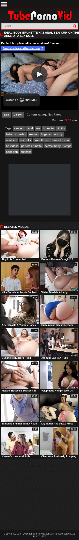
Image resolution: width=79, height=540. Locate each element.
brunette (48, 128)
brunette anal (60, 140)
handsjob (12, 151)
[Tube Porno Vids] (40, 16)
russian (33, 134)
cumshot (20, 134)
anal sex (11, 140)
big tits (61, 128)
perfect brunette (31, 145)
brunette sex (42, 140)
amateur (19, 128)
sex (38, 128)
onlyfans (26, 151)
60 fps (67, 145)
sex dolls (25, 140)
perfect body (53, 145)
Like (6, 114)
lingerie (46, 134)
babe (9, 134)
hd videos (12, 145)
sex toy (58, 134)
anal (30, 128)
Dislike (18, 114)
